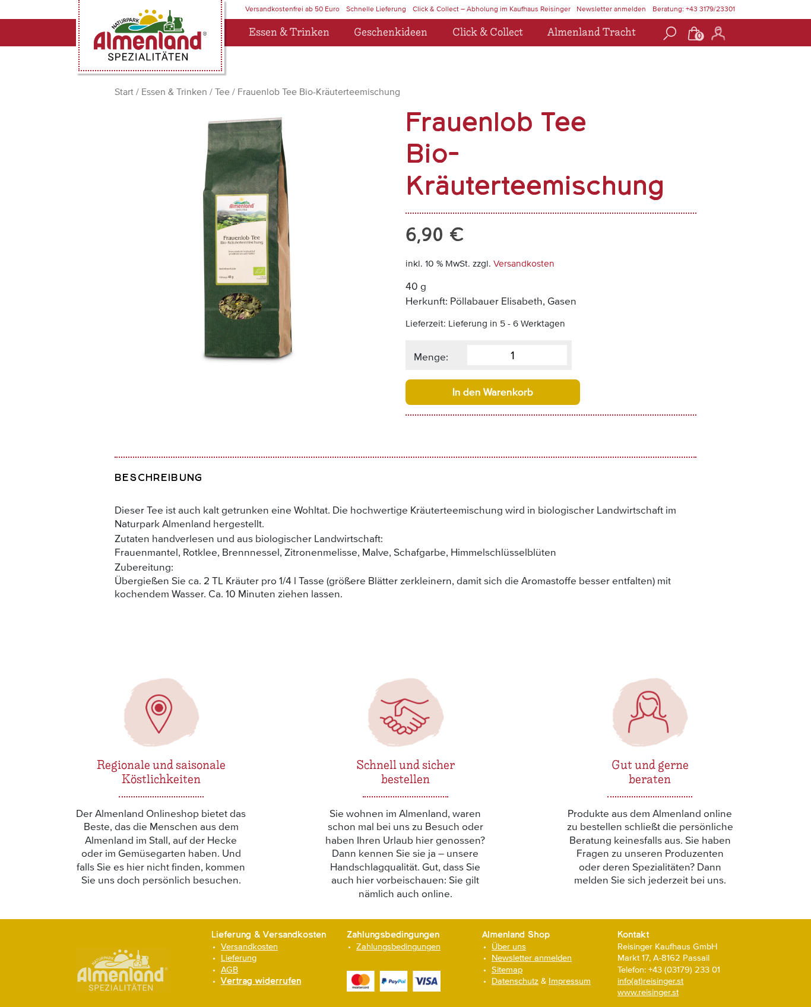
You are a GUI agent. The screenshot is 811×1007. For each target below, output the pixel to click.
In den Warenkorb (492, 392)
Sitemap (507, 969)
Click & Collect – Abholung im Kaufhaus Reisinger (492, 9)
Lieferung (238, 957)
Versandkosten (524, 263)
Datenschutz (515, 981)
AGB (229, 969)
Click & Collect (487, 32)
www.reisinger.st (648, 992)
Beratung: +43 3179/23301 (693, 9)
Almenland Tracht (591, 32)
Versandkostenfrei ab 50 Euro (292, 9)
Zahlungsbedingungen (398, 946)
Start (124, 91)
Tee (222, 91)
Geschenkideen (390, 32)
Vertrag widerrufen (261, 981)
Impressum (570, 981)
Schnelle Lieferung (376, 9)
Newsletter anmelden (611, 9)
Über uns (509, 946)
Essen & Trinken (289, 32)
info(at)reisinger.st (650, 981)
